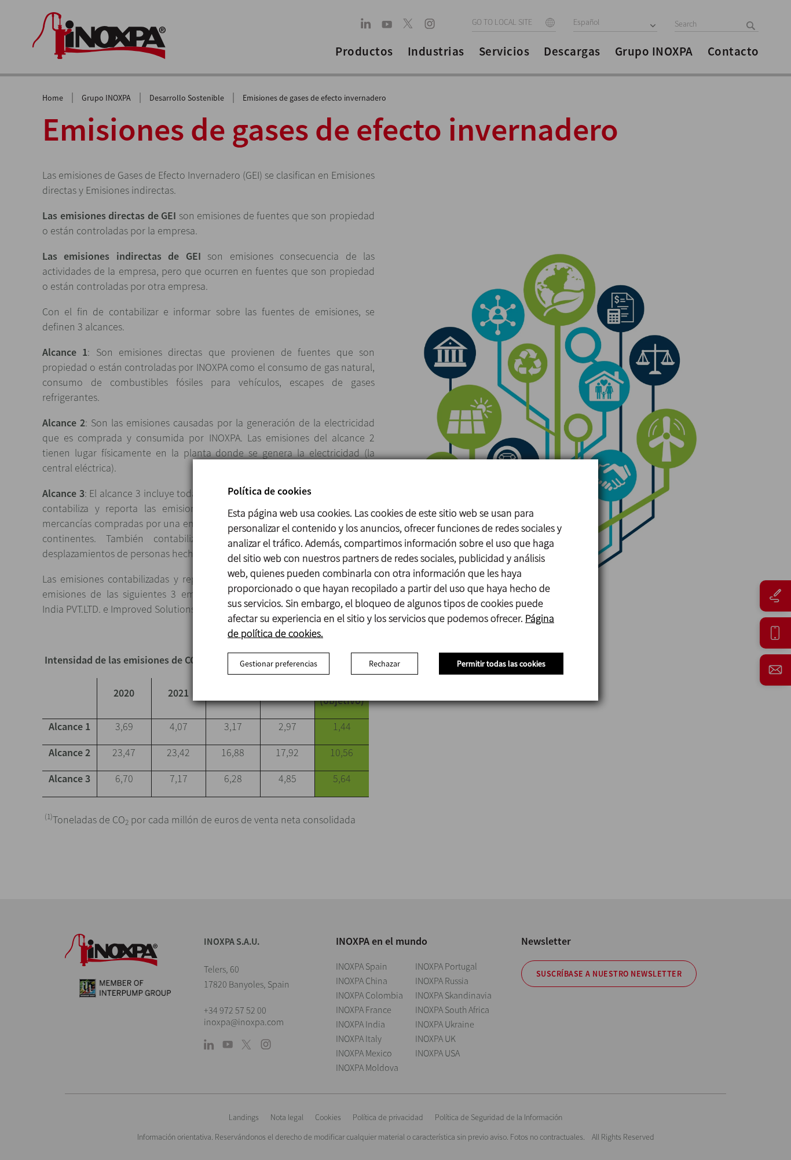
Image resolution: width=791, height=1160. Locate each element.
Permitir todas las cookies (501, 663)
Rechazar (384, 663)
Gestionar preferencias (278, 663)
